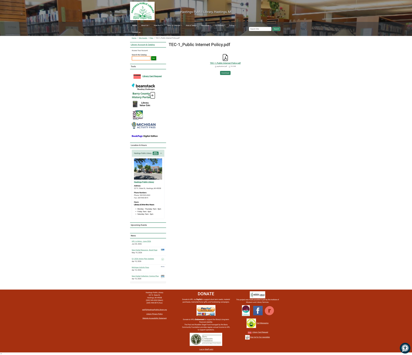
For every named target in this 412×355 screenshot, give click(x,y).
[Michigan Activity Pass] (143, 125)
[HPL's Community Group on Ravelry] (269, 311)
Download (225, 73)
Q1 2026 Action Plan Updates (143, 259)
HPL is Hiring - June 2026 (141, 241)
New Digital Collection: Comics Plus (145, 276)
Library (255, 332)
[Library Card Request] (249, 332)
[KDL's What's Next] (138, 115)
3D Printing (219, 25)
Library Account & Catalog (143, 44)
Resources (205, 25)
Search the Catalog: (139, 55)
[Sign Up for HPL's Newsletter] (247, 337)
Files (151, 38)
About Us (144, 25)
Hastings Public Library (146, 153)
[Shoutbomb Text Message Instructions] (251, 323)
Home (134, 25)
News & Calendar (173, 25)
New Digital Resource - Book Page (144, 250)
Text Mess (260, 323)
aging (266, 323)
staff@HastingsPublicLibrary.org (154, 310)
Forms (231, 25)
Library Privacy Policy (154, 314)
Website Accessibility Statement (154, 318)
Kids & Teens (191, 25)
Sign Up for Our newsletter (260, 337)
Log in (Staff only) (206, 349)
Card (260, 332)
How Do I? (158, 25)
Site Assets (143, 38)
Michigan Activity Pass (140, 267)
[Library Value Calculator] (142, 104)
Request (265, 332)
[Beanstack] (143, 87)
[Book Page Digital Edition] (145, 136)
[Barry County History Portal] (143, 95)
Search (276, 29)
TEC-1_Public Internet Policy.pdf (225, 63)
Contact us (136, 32)
